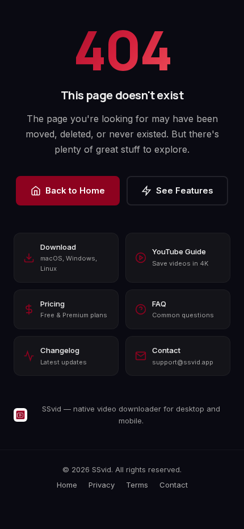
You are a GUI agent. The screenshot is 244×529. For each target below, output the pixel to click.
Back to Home (75, 190)
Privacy (102, 484)
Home (67, 484)
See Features (184, 190)
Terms (137, 484)
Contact (173, 484)
